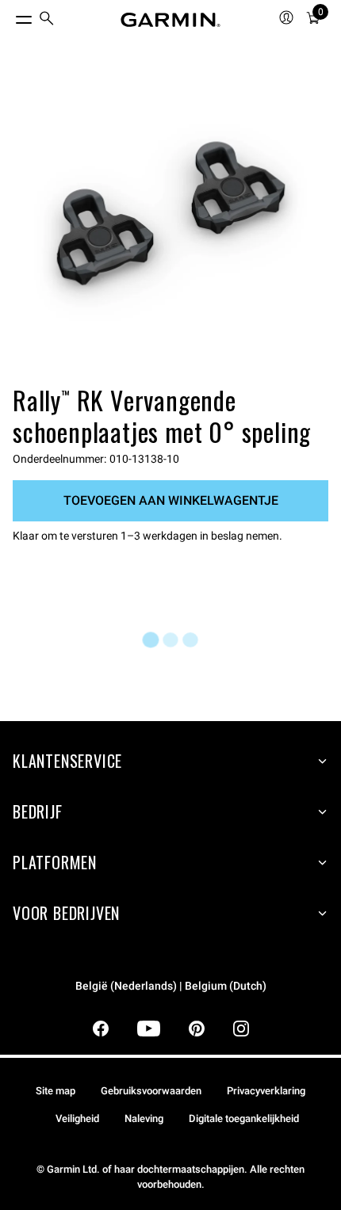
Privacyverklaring (266, 1091)
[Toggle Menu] (9, 16)
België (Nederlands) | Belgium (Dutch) (170, 986)
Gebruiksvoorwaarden (151, 1091)
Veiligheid (77, 1118)
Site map (55, 1091)
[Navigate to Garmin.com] (170, 20)
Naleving (144, 1118)
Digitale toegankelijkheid (244, 1118)
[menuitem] (47, 20)
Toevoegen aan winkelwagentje (170, 500)
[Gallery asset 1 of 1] (170, 222)
